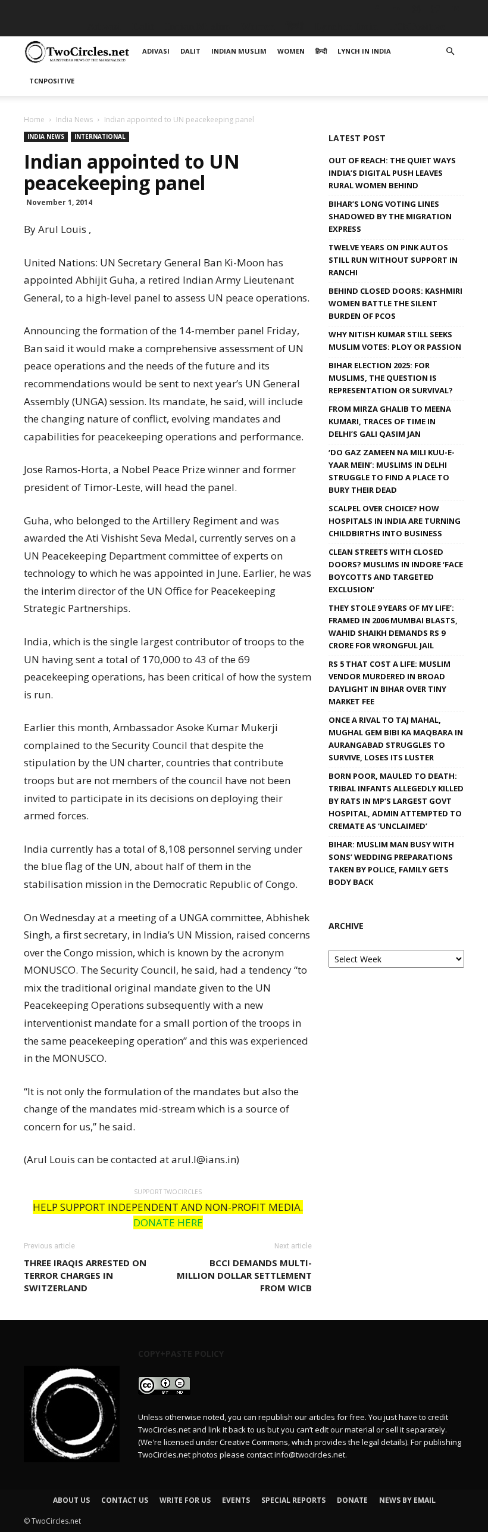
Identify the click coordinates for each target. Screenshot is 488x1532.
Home (34, 119)
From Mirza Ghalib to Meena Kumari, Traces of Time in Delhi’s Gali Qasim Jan (390, 421)
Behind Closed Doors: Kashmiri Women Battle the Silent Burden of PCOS (395, 303)
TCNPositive (417, 26)
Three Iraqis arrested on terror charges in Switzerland (85, 1275)
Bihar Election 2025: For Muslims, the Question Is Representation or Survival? (391, 378)
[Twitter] (436, 9)
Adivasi (104, 26)
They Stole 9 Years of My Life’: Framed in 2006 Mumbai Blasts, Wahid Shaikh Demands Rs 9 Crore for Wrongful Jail (393, 626)
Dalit (143, 26)
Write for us (185, 1500)
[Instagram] (416, 9)
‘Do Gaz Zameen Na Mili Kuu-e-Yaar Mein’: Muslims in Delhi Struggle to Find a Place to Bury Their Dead (392, 471)
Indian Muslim (197, 26)
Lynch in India (346, 26)
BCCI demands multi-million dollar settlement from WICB (244, 1275)
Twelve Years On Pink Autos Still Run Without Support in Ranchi (393, 260)
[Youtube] (455, 9)
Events (236, 1500)
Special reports (293, 1500)
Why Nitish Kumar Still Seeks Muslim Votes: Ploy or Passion (395, 340)
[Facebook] (377, 9)
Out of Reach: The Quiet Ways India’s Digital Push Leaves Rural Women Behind (392, 173)
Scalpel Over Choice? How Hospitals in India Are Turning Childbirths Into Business (395, 521)
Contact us (124, 1500)
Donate (352, 1500)
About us (71, 1500)
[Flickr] (396, 9)
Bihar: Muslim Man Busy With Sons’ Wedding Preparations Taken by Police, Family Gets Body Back (391, 863)
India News (74, 119)
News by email (407, 1500)
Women (257, 26)
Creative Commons (254, 1442)
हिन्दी (295, 26)
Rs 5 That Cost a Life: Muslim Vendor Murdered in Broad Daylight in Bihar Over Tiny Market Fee (390, 682)
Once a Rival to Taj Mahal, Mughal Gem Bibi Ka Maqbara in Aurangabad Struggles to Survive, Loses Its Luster (396, 738)
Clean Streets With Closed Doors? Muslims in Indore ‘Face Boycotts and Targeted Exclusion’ (396, 570)
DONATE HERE (168, 1222)
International (100, 136)
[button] (450, 51)
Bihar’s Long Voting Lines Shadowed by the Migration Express (390, 216)
